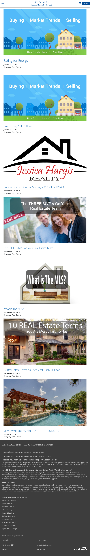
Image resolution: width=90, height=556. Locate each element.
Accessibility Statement (44, 545)
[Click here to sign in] (80, 3)
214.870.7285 (48, 445)
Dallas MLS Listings (8, 507)
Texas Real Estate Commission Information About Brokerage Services (26, 456)
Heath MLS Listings (8, 519)
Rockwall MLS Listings (9, 526)
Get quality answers (8, 473)
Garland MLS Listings (9, 516)
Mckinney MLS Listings (9, 522)
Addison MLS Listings (9, 500)
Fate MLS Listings (7, 510)
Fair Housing (6, 545)
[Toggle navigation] (3, 3)
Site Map (4, 549)
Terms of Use (6, 540)
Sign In (86, 3)
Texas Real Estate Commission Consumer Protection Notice (23, 452)
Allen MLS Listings (7, 504)
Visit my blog (23, 477)
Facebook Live (42, 477)
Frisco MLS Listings (8, 513)
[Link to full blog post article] (45, 32)
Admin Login (41, 549)
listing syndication (32, 489)
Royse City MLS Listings (9, 529)
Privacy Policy (41, 540)
